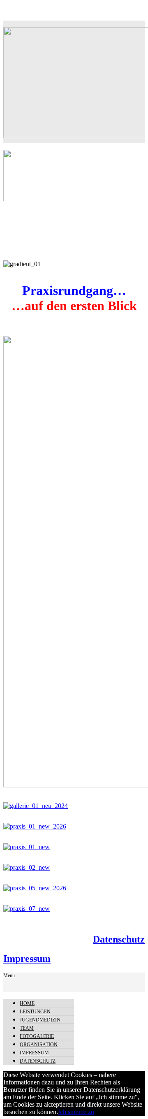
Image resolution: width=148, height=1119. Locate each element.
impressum (34, 1053)
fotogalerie (37, 1036)
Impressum (27, 958)
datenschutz (38, 1061)
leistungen (35, 1012)
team (27, 1028)
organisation (39, 1044)
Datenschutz (119, 939)
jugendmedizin (40, 1020)
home (27, 1003)
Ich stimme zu (76, 1111)
